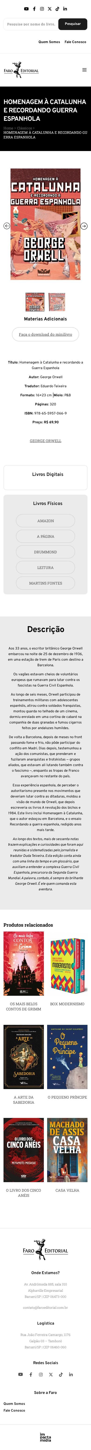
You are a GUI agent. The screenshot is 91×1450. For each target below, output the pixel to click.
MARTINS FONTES (45, 583)
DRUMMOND (45, 551)
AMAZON (45, 520)
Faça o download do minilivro (45, 334)
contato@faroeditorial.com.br (45, 1307)
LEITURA (45, 567)
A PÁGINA (45, 536)
